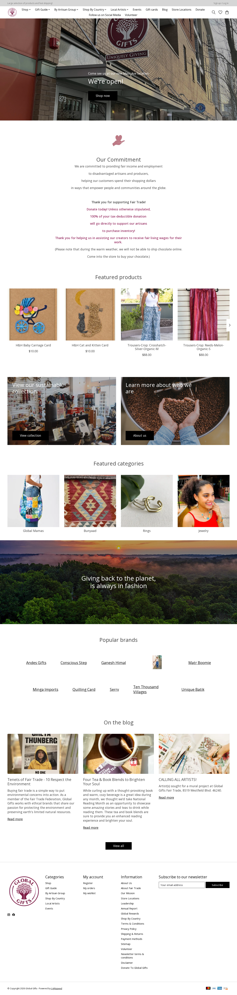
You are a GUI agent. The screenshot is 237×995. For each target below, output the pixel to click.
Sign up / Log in (221, 3)
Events (137, 9)
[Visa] (214, 988)
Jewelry (203, 531)
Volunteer (131, 15)
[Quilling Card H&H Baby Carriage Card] (33, 314)
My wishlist (89, 893)
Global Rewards (130, 913)
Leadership (127, 903)
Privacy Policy (128, 928)
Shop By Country (55, 898)
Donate (200, 9)
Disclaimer (127, 962)
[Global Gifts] (12, 12)
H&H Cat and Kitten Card (90, 345)
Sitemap (125, 944)
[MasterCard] (208, 988)
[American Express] (219, 988)
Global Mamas (33, 531)
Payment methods (131, 939)
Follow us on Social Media (105, 15)
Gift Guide (51, 888)
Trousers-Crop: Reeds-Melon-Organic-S (203, 347)
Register (88, 883)
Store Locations (181, 9)
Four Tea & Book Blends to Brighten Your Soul (114, 781)
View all (118, 846)
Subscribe (217, 885)
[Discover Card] (225, 988)
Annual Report (129, 908)
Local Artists (52, 903)
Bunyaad (90, 531)
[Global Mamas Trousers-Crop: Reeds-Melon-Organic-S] (204, 314)
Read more (15, 819)
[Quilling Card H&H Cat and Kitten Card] (90, 314)
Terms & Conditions (132, 923)
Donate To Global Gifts (134, 967)
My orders (89, 888)
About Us (126, 883)
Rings (147, 531)
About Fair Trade (131, 888)
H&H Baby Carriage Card (33, 345)
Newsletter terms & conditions (132, 955)
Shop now (103, 96)
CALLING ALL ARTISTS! (178, 779)
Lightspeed (56, 988)
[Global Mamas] (157, 663)
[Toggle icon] (213, 12)
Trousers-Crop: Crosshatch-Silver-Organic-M (147, 347)
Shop (48, 883)
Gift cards (152, 9)
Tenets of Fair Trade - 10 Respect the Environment (39, 781)
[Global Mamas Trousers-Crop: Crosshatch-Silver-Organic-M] (147, 314)
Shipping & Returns (132, 934)
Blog (165, 9)
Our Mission (128, 893)
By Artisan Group (55, 893)
